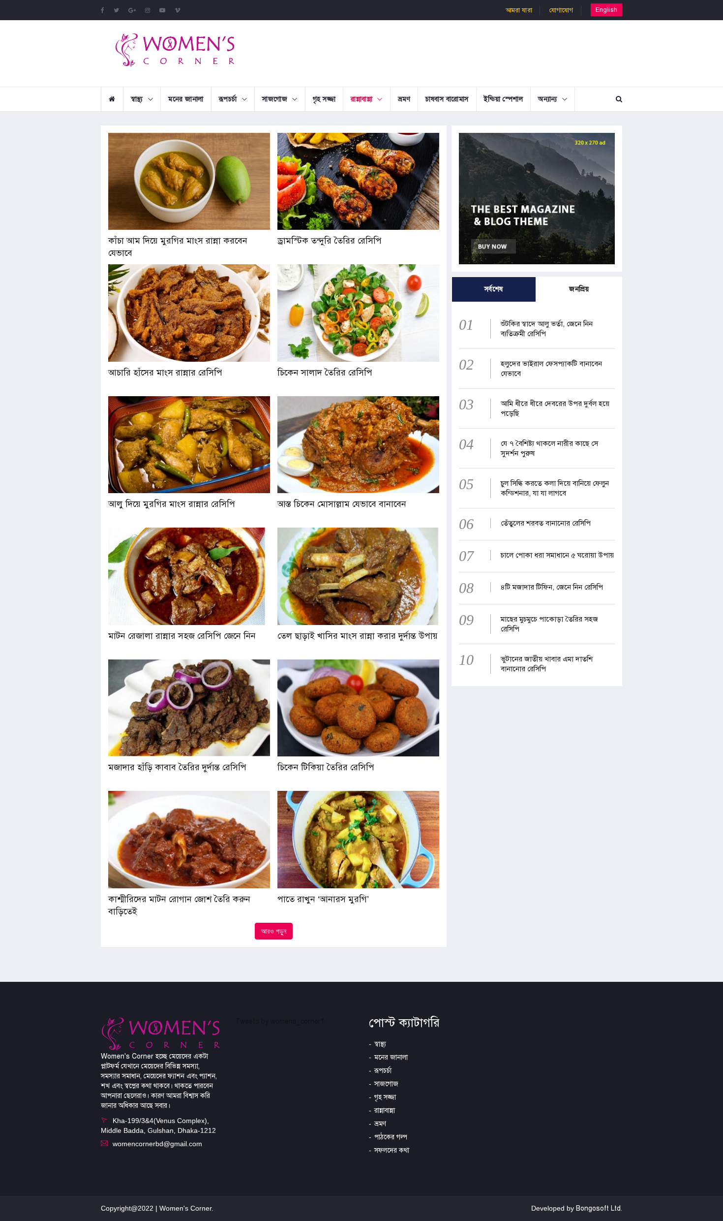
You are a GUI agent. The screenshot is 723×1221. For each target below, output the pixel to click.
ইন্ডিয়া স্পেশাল (503, 99)
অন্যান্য (547, 99)
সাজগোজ (274, 99)
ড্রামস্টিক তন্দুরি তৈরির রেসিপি (329, 240)
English (606, 10)
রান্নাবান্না (361, 99)
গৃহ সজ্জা (324, 99)
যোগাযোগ (561, 10)
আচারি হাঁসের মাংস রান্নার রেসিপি (165, 372)
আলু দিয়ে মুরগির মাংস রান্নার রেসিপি (171, 504)
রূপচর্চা (228, 99)
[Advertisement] (442, 52)
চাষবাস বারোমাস (447, 99)
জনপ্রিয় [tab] (579, 289)
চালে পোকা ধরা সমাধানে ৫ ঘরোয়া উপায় (557, 555)
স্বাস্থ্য (137, 99)
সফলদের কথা (391, 1150)
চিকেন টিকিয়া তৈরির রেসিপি (325, 767)
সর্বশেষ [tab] (493, 289)
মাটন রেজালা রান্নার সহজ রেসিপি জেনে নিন (182, 635)
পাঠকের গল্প (390, 1137)
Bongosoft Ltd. (599, 1208)
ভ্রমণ (404, 99)
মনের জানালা (186, 99)
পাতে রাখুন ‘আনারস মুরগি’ (323, 899)
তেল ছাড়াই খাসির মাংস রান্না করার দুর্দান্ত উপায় (357, 635)
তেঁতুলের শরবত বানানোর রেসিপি (546, 523)
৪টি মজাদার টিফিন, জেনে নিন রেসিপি (552, 587)
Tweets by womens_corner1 (280, 1021)
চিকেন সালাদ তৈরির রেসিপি (324, 372)
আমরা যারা (519, 10)
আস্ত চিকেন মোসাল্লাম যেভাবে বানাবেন (343, 504)
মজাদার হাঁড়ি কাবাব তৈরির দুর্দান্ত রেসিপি (177, 767)
